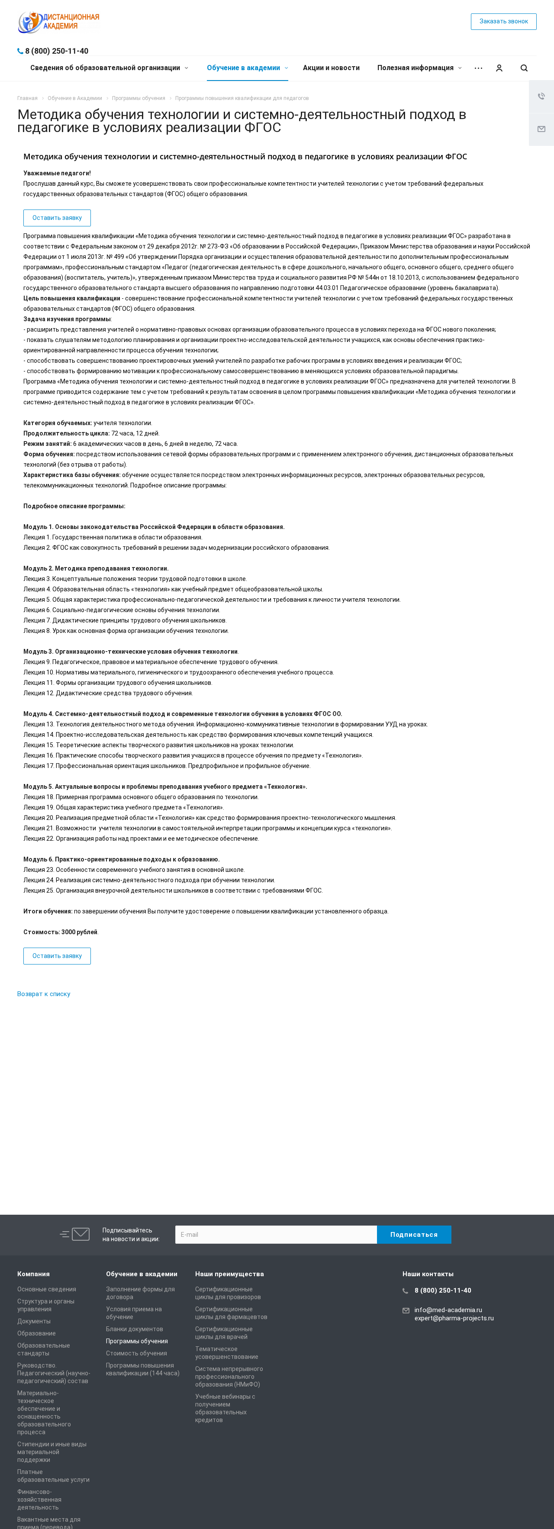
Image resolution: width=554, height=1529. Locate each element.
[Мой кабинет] (499, 68)
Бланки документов (134, 1329)
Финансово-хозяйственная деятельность (39, 1499)
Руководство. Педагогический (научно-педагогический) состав (53, 1373)
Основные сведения (46, 1289)
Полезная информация (416, 68)
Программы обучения (137, 1341)
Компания (33, 1274)
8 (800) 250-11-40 (56, 50)
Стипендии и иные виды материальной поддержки (52, 1452)
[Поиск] (524, 68)
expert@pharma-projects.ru (454, 1318)
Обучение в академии (244, 68)
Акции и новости (331, 68)
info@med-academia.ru (448, 1310)
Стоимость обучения (136, 1353)
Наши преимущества (229, 1274)
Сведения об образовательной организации (106, 68)
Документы (34, 1321)
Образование (36, 1333)
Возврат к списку (43, 994)
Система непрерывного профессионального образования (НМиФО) (229, 1376)
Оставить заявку (57, 217)
